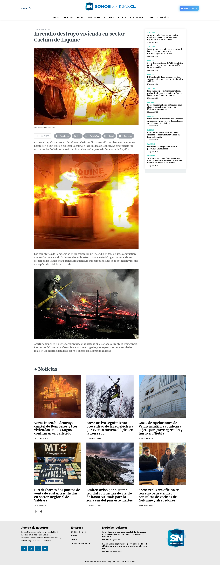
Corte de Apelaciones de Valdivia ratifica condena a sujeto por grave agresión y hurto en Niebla (165, 65)
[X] (38, 548)
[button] (26, 8)
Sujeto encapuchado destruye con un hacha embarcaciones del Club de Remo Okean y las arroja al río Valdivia (164, 160)
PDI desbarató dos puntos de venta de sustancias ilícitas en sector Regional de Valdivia (165, 79)
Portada (150, 102)
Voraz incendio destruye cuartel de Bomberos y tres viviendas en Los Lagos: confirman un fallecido (162, 37)
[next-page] (41, 511)
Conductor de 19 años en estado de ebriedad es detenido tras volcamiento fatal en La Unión (164, 135)
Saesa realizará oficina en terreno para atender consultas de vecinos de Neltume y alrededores (164, 107)
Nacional (151, 32)
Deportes (151, 156)
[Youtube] (45, 548)
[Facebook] (24, 548)
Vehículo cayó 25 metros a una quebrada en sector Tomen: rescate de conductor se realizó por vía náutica (165, 121)
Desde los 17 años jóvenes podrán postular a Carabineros (162, 148)
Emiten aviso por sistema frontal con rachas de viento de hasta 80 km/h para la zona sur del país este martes (164, 93)
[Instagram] (31, 548)
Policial (150, 60)
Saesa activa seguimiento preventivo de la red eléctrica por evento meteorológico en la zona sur (165, 51)
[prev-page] (36, 511)
